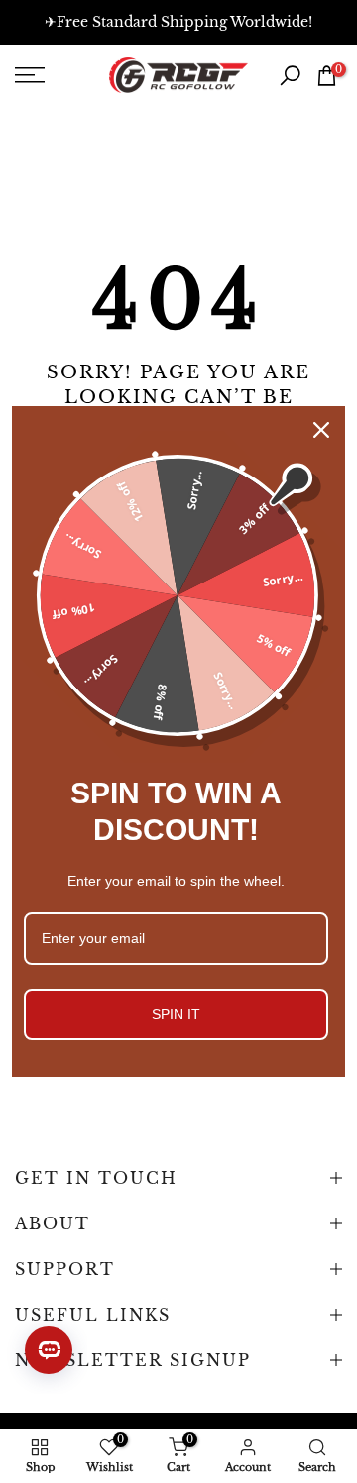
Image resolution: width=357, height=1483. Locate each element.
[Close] (321, 430)
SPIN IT (176, 1014)
